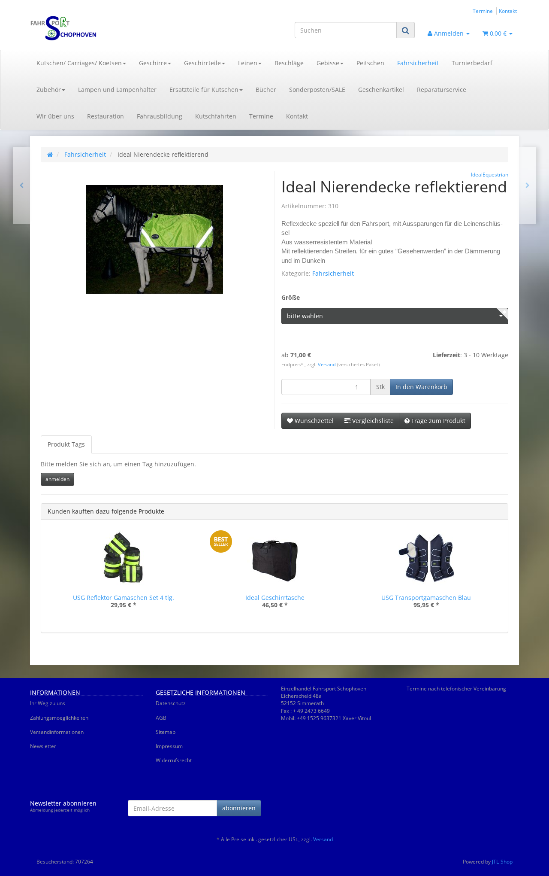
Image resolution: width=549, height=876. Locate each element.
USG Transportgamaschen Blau (426, 597)
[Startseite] (50, 154)
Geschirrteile (202, 63)
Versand (327, 365)
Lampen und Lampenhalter (117, 89)
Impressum (169, 746)
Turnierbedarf (472, 63)
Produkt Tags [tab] (66, 444)
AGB (161, 717)
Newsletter (43, 746)
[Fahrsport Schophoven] (107, 28)
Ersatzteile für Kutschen (203, 89)
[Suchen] (405, 30)
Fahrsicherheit (418, 63)
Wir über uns (55, 116)
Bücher (266, 89)
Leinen (247, 63)
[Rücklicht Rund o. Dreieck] (21, 185)
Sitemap (165, 732)
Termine (483, 10)
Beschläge (289, 63)
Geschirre (153, 63)
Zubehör (48, 89)
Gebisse (328, 63)
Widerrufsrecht (174, 760)
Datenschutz (171, 703)
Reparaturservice (441, 89)
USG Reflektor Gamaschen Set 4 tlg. (123, 597)
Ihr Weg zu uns (47, 703)
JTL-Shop (502, 861)
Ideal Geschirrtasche (275, 597)
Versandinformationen (57, 732)
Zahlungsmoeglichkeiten (59, 717)
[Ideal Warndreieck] (527, 185)
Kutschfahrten (215, 116)
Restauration (105, 116)
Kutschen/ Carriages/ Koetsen (79, 63)
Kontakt (508, 10)
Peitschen (370, 63)
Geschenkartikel (381, 89)
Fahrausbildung (159, 116)
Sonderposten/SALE (317, 89)
